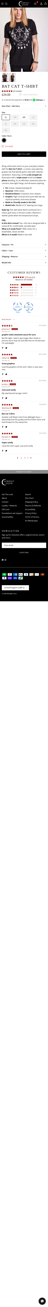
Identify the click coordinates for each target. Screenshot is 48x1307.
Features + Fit (7, 244)
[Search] (7, 3)
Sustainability (7, 517)
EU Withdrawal (31, 521)
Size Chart (29, 498)
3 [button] (24, 458)
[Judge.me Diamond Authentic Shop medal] (17, 306)
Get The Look (7, 494)
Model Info (6, 262)
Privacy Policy (31, 513)
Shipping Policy (31, 502)
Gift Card (5, 509)
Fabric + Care (7, 250)
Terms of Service (32, 517)
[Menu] (2, 3)
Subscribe (24, 552)
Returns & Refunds (33, 505)
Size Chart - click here (11, 106)
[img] (7, 325)
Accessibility (30, 509)
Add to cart (24, 154)
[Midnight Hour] (24, 3)
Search (28, 494)
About (4, 498)
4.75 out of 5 (30, 277)
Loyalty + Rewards (9, 505)
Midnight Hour (12, 594)
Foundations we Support (12, 513)
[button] (7, 91)
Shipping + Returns (10, 256)
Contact (5, 502)
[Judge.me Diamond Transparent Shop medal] (28, 306)
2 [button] (21, 458)
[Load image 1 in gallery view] (24, 40)
